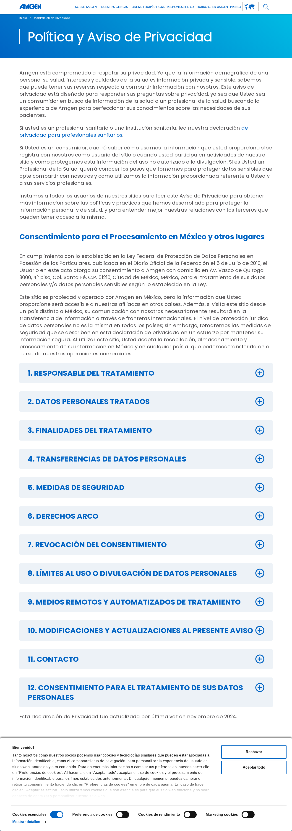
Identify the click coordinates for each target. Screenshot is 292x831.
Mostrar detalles (26, 822)
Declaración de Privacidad (51, 18)
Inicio (23, 18)
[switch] (122, 814)
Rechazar (254, 752)
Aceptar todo (254, 767)
